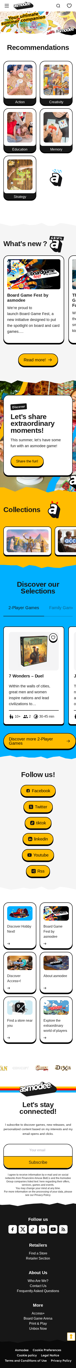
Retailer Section (38, 1258)
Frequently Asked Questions (38, 1291)
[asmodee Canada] (23, 6)
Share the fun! (27, 461)
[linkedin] (43, 1229)
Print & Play (38, 1323)
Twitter (41, 807)
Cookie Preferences (47, 1350)
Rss (41, 871)
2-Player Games (23, 607)
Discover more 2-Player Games (31, 741)
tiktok (41, 823)
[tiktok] (33, 1229)
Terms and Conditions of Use (26, 1361)
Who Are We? (38, 1281)
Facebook (41, 790)
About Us (38, 1272)
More (38, 1305)
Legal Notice (50, 1355)
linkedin (41, 839)
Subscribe (38, 1162)
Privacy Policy (61, 1361)
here (42, 1181)
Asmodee (21, 1350)
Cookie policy (27, 1355)
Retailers (38, 1245)
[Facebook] (12, 1229)
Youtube (41, 855)
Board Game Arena (38, 1318)
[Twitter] (23, 1229)
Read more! (35, 360)
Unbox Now (38, 1328)
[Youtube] (53, 1229)
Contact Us (38, 1286)
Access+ (38, 1313)
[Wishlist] (69, 5)
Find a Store (38, 1253)
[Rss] (63, 1229)
